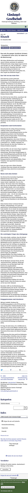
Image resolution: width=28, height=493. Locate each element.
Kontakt (4, 431)
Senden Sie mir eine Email (14, 456)
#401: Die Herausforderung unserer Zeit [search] (22, 377)
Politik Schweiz (11, 30)
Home (4, 30)
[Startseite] (14, 6)
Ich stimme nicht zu (6, 491)
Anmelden (5, 469)
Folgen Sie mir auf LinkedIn (11, 421)
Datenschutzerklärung (8, 424)
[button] (5, 370)
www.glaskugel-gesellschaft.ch (9, 391)
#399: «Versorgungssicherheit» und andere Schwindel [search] (7, 377)
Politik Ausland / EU (15, 48)
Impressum (5, 428)
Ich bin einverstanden (7, 487)
